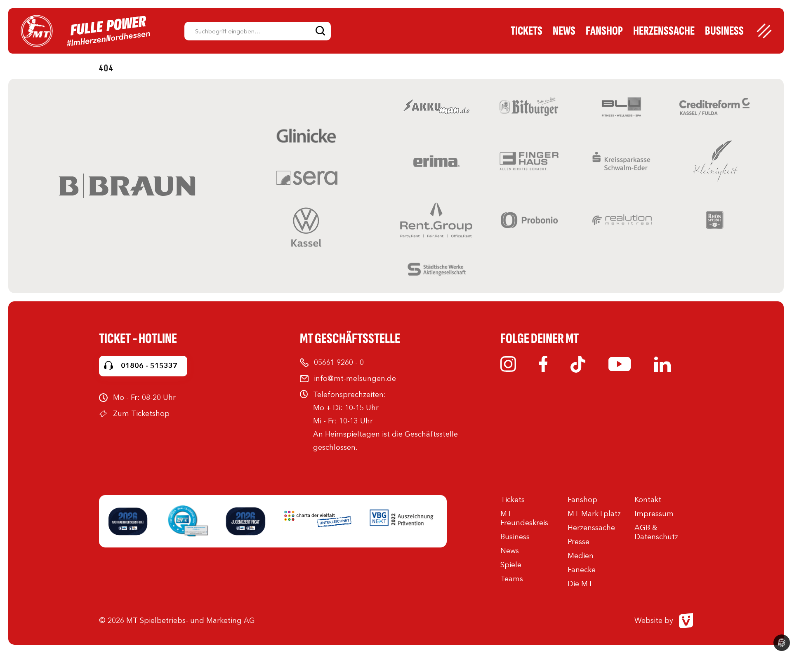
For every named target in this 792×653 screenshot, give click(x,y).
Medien (581, 555)
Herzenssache (664, 30)
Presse (578, 541)
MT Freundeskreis (524, 518)
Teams (511, 578)
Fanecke (582, 569)
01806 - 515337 (149, 365)
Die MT (580, 583)
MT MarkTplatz (594, 513)
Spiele (510, 564)
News (564, 30)
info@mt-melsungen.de (355, 378)
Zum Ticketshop (141, 413)
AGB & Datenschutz (656, 532)
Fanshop (604, 30)
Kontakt (647, 499)
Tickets (526, 30)
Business (724, 30)
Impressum (654, 513)
